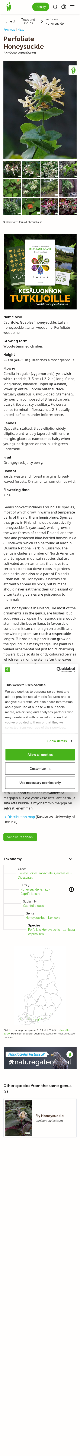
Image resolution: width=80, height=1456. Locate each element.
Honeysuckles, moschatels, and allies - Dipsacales (45, 875)
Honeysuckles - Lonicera (43, 917)
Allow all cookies (40, 754)
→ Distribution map (19, 816)
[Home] (8, 7)
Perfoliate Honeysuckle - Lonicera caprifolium (51, 932)
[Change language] (64, 7)
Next (20, 29)
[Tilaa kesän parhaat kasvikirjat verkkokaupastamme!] (40, 271)
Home (7, 21)
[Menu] (72, 7)
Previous (9, 29)
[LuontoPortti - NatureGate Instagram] (40, 1058)
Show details (57, 741)
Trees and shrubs (28, 21)
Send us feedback (20, 837)
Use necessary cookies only (40, 782)
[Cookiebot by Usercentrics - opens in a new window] (57, 670)
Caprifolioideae (33, 905)
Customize (38, 768)
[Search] (55, 7)
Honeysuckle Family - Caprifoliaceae (35, 891)
